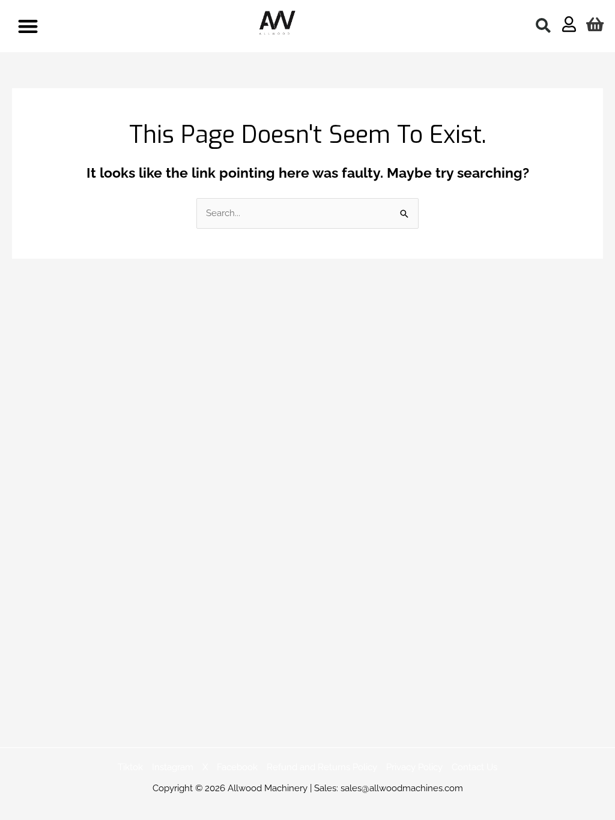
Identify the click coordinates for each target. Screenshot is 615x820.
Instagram (172, 767)
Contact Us (474, 767)
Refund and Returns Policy (322, 767)
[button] (28, 26)
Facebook (237, 767)
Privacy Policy (414, 767)
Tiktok (130, 767)
